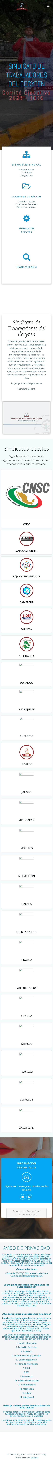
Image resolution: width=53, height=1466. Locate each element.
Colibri (34, 1457)
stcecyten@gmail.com (32, 1275)
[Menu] (48, 6)
